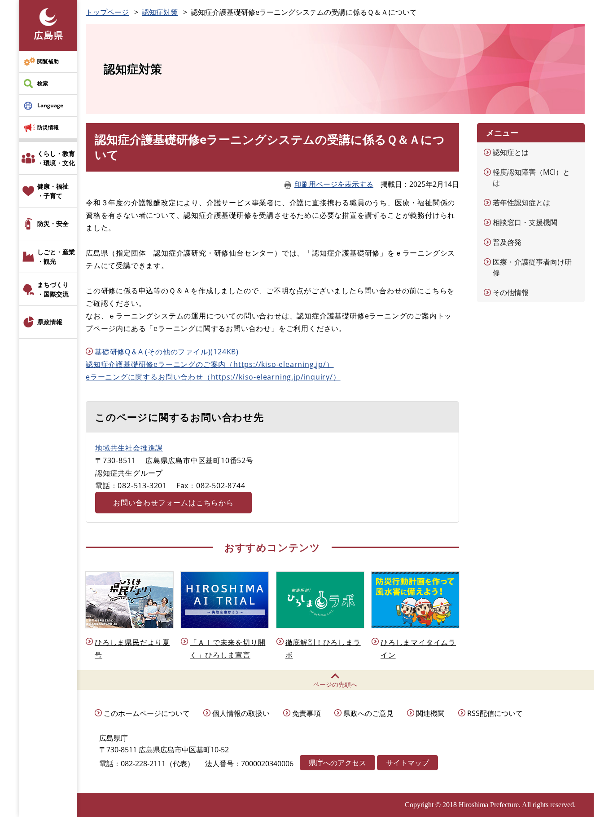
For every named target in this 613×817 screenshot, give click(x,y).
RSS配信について (495, 713)
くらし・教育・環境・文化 (56, 158)
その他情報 (511, 292)
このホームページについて (147, 713)
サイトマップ (407, 763)
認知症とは (511, 152)
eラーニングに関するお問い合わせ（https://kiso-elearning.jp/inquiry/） (213, 377)
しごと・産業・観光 (56, 256)
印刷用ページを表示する (333, 184)
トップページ (107, 12)
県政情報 (49, 322)
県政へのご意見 (368, 713)
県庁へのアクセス (337, 763)
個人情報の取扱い (241, 713)
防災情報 (48, 127)
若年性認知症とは (521, 203)
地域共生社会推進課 (129, 448)
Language (50, 105)
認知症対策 (160, 12)
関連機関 (430, 713)
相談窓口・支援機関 (525, 222)
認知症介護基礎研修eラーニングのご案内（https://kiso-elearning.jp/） (210, 364)
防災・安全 (53, 223)
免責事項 (306, 713)
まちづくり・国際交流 (53, 289)
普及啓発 (507, 242)
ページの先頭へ (335, 684)
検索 (42, 83)
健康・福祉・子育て (53, 191)
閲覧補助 (48, 61)
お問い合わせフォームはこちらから (173, 503)
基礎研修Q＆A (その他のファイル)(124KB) (167, 352)
